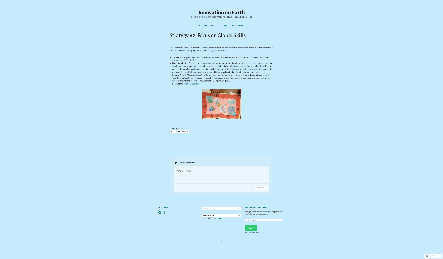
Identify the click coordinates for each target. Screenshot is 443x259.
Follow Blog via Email (256, 208)
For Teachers (237, 25)
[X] (164, 212)
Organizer (194, 84)
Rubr (186, 84)
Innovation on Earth (221, 12)
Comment (260, 188)
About (213, 25)
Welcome (203, 25)
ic (188, 84)
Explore (223, 25)
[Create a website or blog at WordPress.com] (221, 242)
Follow (251, 228)
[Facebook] (160, 212)
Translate (218, 218)
